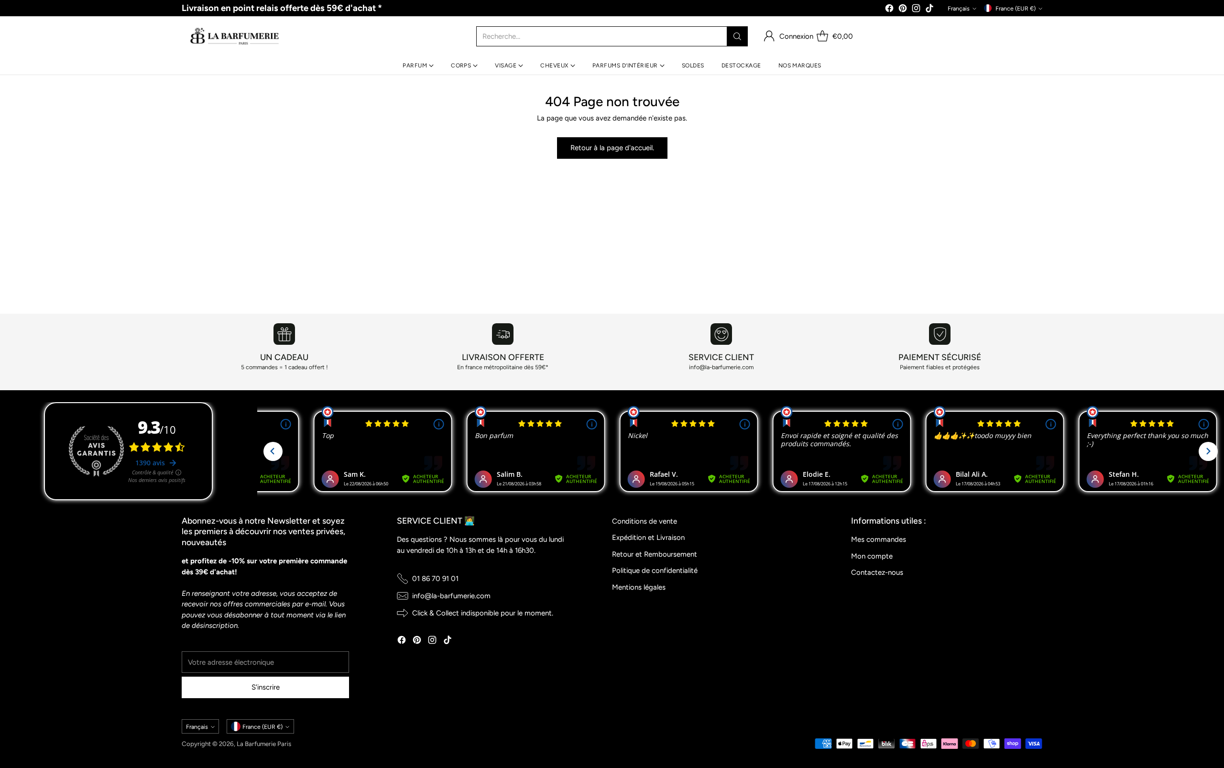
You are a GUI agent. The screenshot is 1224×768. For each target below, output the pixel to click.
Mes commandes (878, 539)
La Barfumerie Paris (264, 743)
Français (959, 8)
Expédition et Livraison (648, 537)
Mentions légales (639, 587)
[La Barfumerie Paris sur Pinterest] (902, 9)
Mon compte (872, 556)
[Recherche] (737, 36)
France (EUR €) (1015, 8)
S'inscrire (265, 687)
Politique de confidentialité (655, 570)
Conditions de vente (644, 521)
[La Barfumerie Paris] (234, 36)
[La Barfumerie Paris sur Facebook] (889, 9)
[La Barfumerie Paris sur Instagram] (916, 9)
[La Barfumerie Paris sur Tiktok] (929, 9)
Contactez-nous (877, 572)
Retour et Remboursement (654, 554)
